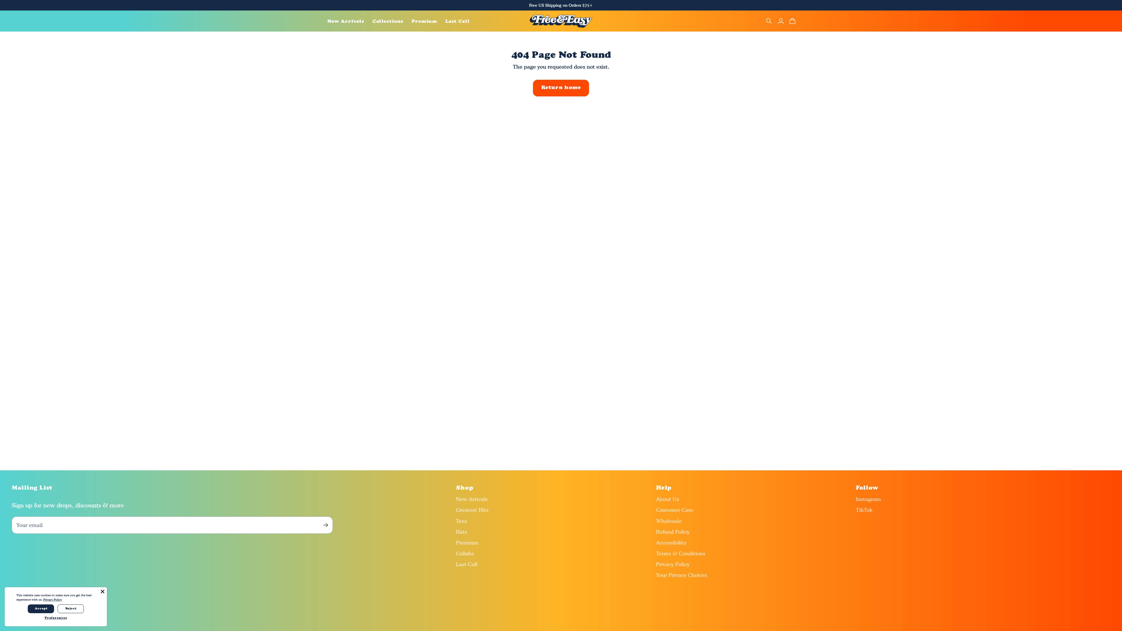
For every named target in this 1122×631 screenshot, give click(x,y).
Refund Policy (673, 532)
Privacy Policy (673, 564)
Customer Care (674, 510)
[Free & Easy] (561, 21)
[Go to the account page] (781, 21)
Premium (467, 543)
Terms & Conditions (680, 553)
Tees (461, 521)
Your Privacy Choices (681, 575)
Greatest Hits (472, 510)
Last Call (466, 564)
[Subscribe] (325, 525)
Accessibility (671, 543)
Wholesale (669, 521)
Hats (461, 532)
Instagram (868, 499)
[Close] (102, 591)
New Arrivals (472, 499)
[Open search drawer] (769, 21)
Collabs (465, 553)
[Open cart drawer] (792, 21)
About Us (667, 499)
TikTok (864, 510)
